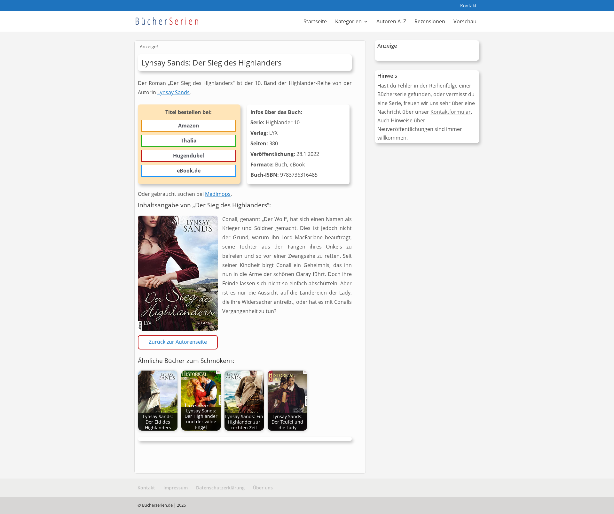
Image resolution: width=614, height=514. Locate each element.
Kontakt (468, 6)
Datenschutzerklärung (220, 488)
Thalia (189, 140)
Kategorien (348, 22)
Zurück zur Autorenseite (178, 341)
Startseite (315, 22)
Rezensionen (429, 22)
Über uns (263, 488)
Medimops (218, 193)
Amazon (188, 125)
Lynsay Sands (173, 92)
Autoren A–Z (391, 22)
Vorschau (464, 22)
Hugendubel (188, 155)
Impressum (175, 488)
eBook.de (189, 170)
